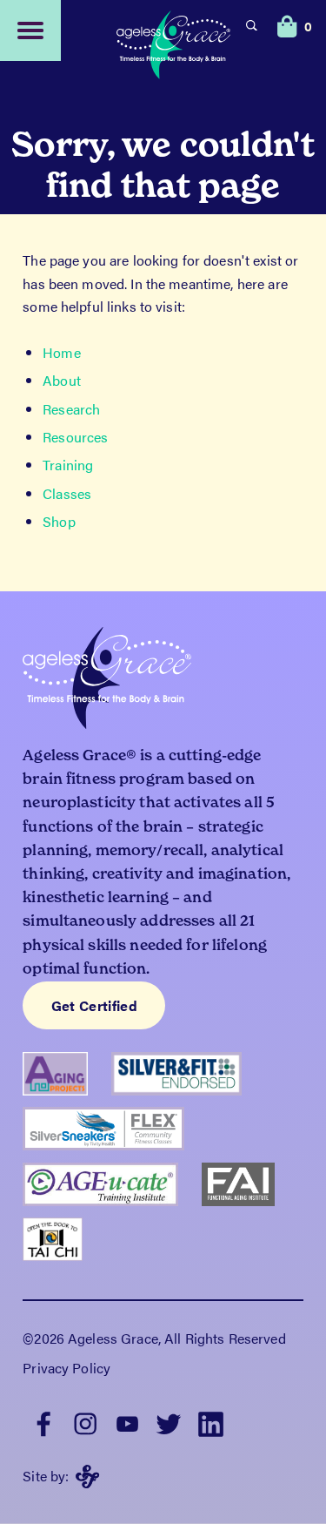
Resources (75, 437)
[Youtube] (127, 1422)
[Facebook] (43, 1422)
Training (68, 465)
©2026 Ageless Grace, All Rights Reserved (154, 1338)
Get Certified (94, 1005)
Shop (59, 521)
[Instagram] (85, 1422)
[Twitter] (169, 1422)
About (62, 380)
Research (71, 409)
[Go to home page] (173, 47)
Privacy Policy (66, 1368)
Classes (67, 493)
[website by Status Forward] (87, 1476)
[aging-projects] (67, 1080)
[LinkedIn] (210, 1422)
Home (62, 352)
